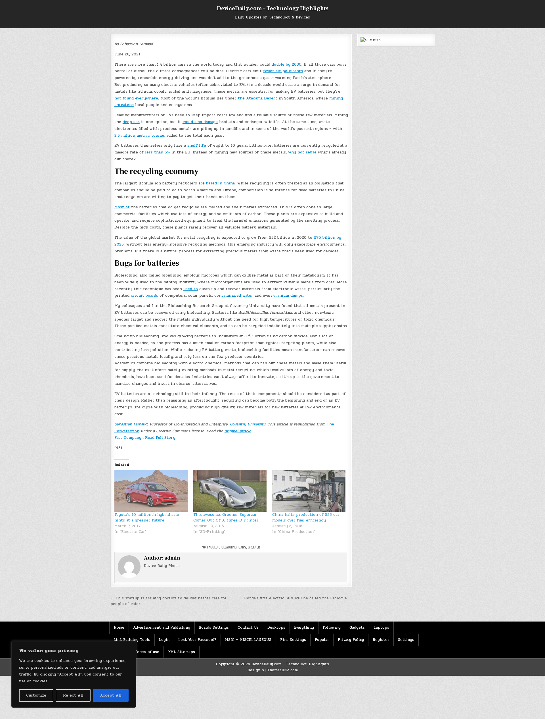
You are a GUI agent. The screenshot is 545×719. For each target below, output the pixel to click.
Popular (322, 640)
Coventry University (247, 424)
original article (238, 431)
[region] (73, 674)
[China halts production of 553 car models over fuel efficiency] (308, 491)
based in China (220, 183)
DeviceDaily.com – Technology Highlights (272, 8)
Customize (36, 695)
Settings (406, 640)
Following (332, 627)
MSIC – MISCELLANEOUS (248, 640)
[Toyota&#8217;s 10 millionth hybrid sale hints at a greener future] (151, 491)
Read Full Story (160, 437)
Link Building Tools (132, 640)
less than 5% (157, 152)
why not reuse (302, 152)
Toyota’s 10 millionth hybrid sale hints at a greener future (146, 517)
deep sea (131, 122)
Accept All (110, 695)
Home (119, 627)
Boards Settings (214, 627)
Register (381, 640)
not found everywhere (136, 98)
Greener (254, 547)
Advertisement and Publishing (161, 627)
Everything (304, 627)
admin (172, 558)
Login (164, 640)
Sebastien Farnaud (130, 424)
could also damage (200, 122)
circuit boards (144, 295)
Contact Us (248, 627)
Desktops (276, 627)
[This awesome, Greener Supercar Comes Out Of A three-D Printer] (230, 491)
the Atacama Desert (257, 98)
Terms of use (147, 652)
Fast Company (127, 437)
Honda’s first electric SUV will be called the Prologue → (298, 598)
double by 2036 (286, 64)
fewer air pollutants (283, 71)
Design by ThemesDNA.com (273, 670)
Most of (122, 207)
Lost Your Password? (197, 640)
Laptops (381, 627)
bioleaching (228, 547)
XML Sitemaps (181, 652)
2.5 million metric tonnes (139, 135)
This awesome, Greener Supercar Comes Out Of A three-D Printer (226, 517)
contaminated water (233, 295)
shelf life (196, 145)
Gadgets (357, 627)
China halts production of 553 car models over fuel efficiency (305, 517)
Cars (242, 547)
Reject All (73, 695)
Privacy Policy (351, 640)
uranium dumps (288, 295)
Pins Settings (293, 640)
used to (190, 289)
